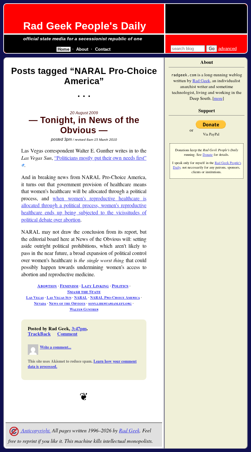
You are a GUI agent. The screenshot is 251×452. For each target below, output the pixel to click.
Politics (120, 285)
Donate (208, 154)
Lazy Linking (95, 285)
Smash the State (84, 291)
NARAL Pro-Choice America (115, 297)
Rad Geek (129, 430)
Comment (67, 333)
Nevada (40, 303)
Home (63, 49)
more (218, 98)
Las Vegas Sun (59, 297)
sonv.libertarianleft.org (110, 303)
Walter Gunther (84, 309)
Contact (102, 49)
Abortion (47, 285)
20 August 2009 (84, 113)
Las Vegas (35, 297)
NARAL (80, 297)
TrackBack (39, 333)
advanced (227, 48)
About (82, 49)
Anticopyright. (35, 430)
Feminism (69, 285)
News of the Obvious (67, 303)
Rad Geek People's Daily (84, 26)
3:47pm (79, 328)
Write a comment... (55, 347)
